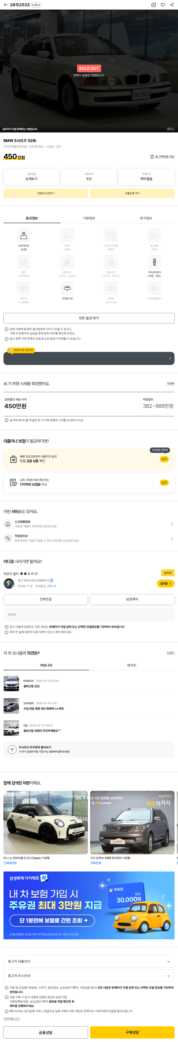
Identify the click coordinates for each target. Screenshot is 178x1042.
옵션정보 (32, 218)
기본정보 (89, 218)
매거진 (131, 665)
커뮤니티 (46, 665)
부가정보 (146, 218)
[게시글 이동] (89, 683)
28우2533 (25, 4)
